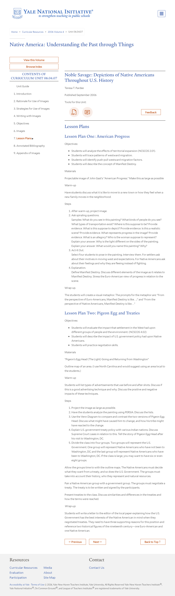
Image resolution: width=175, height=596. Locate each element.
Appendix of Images (28, 153)
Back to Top (151, 542)
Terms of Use (37, 584)
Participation (18, 577)
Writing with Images (28, 116)
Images (20, 131)
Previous (76, 542)
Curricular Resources (32, 31)
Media (48, 568)
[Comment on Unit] (87, 112)
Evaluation (16, 572)
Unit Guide (22, 86)
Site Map (49, 577)
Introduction (23, 93)
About (48, 572)
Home (14, 31)
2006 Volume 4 (56, 31)
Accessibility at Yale (19, 584)
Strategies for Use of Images (33, 108)
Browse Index (34, 66)
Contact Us (96, 568)
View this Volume (34, 60)
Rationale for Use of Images (32, 101)
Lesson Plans (24, 138)
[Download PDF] (74, 112)
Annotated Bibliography (30, 145)
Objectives (22, 123)
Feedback (151, 112)
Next (96, 542)
